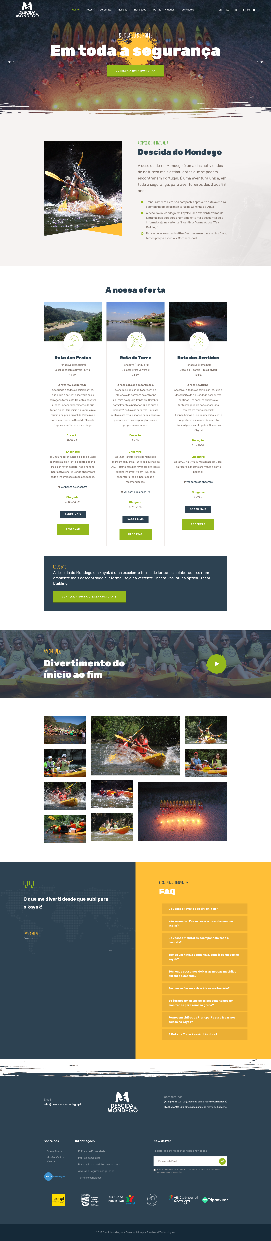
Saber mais (72, 514)
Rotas (89, 9)
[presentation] (15, 62)
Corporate (105, 9)
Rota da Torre (135, 357)
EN (220, 9)
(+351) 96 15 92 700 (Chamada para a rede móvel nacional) (195, 1101)
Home (75, 9)
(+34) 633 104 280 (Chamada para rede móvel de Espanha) (195, 1107)
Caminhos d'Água (113, 1232)
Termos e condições (89, 1177)
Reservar (73, 529)
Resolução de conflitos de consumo (99, 1164)
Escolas (122, 9)
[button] (108, 950)
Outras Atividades (163, 9)
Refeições (140, 9)
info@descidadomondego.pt (62, 1104)
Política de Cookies (89, 1157)
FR (235, 9)
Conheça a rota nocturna (135, 71)
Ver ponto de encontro (74, 486)
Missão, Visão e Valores (55, 1159)
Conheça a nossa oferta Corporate (89, 596)
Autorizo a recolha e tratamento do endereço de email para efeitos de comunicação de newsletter (188, 1170)
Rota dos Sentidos (198, 357)
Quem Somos (54, 1151)
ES (227, 9)
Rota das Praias (73, 357)
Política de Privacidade (91, 1151)
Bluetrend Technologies (161, 1232)
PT (212, 9)
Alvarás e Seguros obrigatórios (96, 1171)
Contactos (187, 9)
